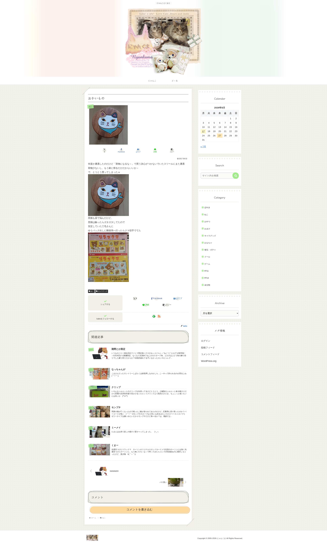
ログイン (205, 341)
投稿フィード (208, 347)
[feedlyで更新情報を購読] (154, 316)
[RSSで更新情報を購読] (159, 316)
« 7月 (203, 146)
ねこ (92, 291)
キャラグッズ (102, 291)
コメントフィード (210, 354)
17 (203, 131)
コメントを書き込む (139, 509)
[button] (172, 150)
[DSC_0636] (108, 257)
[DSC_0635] (108, 195)
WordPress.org (208, 361)
